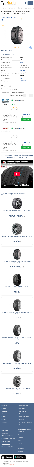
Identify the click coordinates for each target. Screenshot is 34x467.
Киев (19, 435)
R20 (21, 62)
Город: (3, 89)
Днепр (20, 440)
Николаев (21, 448)
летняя (22, 70)
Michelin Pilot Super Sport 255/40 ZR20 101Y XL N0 (17, 236)
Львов (20, 445)
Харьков (20, 437)
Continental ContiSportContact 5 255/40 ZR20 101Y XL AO (17, 312)
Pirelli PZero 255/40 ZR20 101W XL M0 (17, 287)
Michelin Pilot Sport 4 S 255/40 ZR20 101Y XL (17, 210)
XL (21, 78)
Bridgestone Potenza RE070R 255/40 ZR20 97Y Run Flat (17, 389)
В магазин (26, 119)
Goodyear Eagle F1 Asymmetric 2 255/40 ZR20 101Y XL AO (17, 363)
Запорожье (21, 451)
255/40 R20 (23, 81)
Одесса (20, 443)
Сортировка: (5, 92)
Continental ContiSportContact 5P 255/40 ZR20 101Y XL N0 (17, 262)
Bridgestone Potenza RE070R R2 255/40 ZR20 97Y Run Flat (17, 338)
